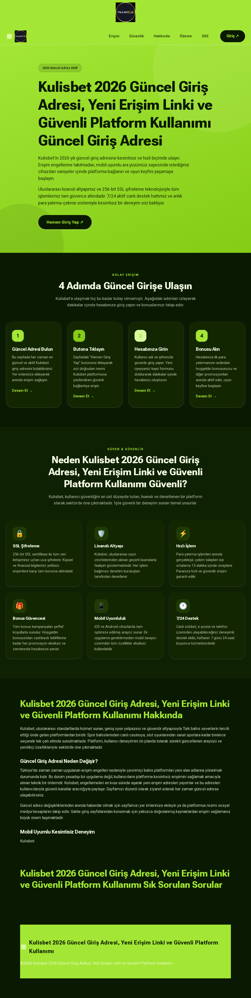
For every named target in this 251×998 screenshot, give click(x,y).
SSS (205, 36)
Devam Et (20, 391)
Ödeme (186, 36)
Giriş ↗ (232, 36)
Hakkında (162, 36)
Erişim (114, 36)
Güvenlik (136, 36)
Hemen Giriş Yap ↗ (65, 222)
